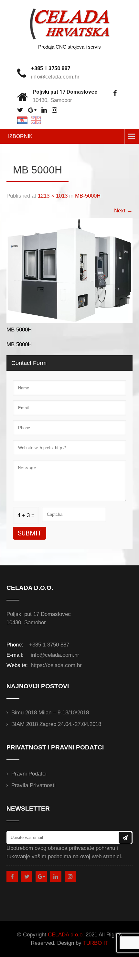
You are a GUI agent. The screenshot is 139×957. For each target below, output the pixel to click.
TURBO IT (95, 943)
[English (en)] (36, 120)
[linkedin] (44, 110)
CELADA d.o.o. (66, 935)
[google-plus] (32, 110)
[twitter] (20, 110)
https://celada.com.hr (55, 665)
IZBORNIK (20, 136)
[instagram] (54, 110)
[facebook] (115, 93)
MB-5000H (88, 196)
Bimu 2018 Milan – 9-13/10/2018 (50, 713)
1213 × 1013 (53, 196)
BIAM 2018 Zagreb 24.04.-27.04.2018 (56, 724)
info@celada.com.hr (55, 77)
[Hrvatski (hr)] (22, 120)
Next (123, 211)
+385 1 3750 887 (50, 68)
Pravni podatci (29, 774)
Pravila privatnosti (33, 785)
